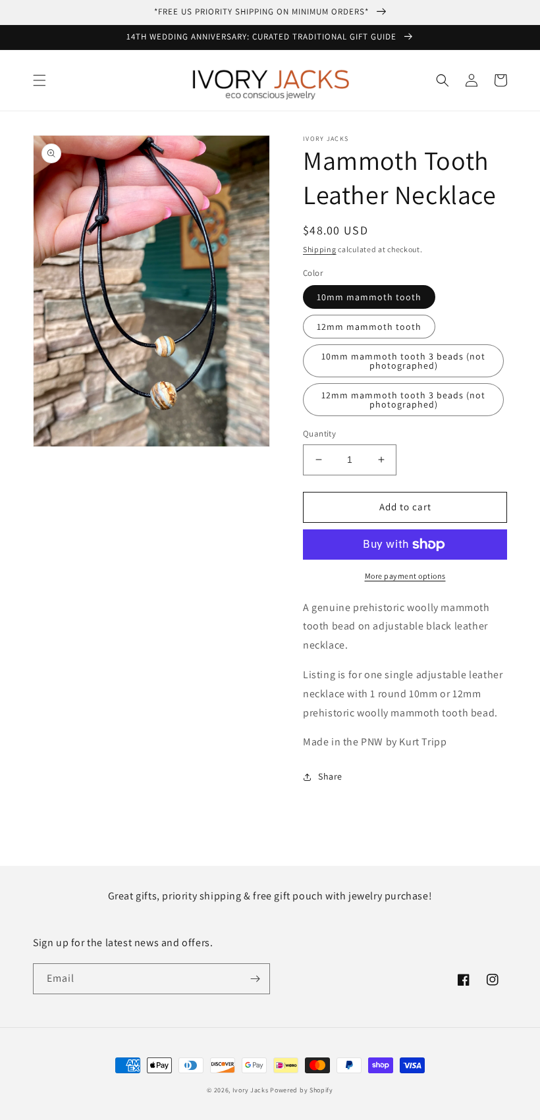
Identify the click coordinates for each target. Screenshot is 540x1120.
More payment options (405, 576)
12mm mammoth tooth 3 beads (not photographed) (403, 399)
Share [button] (330, 776)
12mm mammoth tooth (369, 327)
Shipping (320, 249)
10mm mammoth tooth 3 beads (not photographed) (403, 360)
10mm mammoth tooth (369, 297)
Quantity (319, 433)
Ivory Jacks (250, 1090)
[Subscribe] (254, 978)
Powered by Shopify (301, 1090)
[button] (39, 80)
